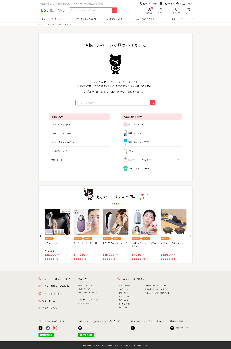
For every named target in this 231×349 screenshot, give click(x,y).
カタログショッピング (115, 19)
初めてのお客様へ (150, 3)
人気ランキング (49, 308)
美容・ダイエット (135, 124)
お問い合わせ (123, 307)
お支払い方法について (127, 296)
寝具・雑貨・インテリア (138, 142)
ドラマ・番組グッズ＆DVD (84, 19)
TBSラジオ (180, 328)
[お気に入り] (176, 9)
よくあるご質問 (185, 3)
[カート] (188, 9)
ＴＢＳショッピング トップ (62, 124)
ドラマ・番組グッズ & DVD (55, 286)
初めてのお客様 (124, 286)
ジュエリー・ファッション (139, 160)
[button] (41, 236)
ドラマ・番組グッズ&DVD (139, 168)
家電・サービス (134, 133)
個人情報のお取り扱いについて (156, 286)
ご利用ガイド (168, 3)
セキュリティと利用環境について (157, 293)
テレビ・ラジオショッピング (54, 19)
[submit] (114, 10)
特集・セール (177, 19)
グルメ (131, 151)
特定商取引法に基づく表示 (154, 289)
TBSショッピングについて (134, 278)
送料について (123, 293)
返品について (123, 300)
